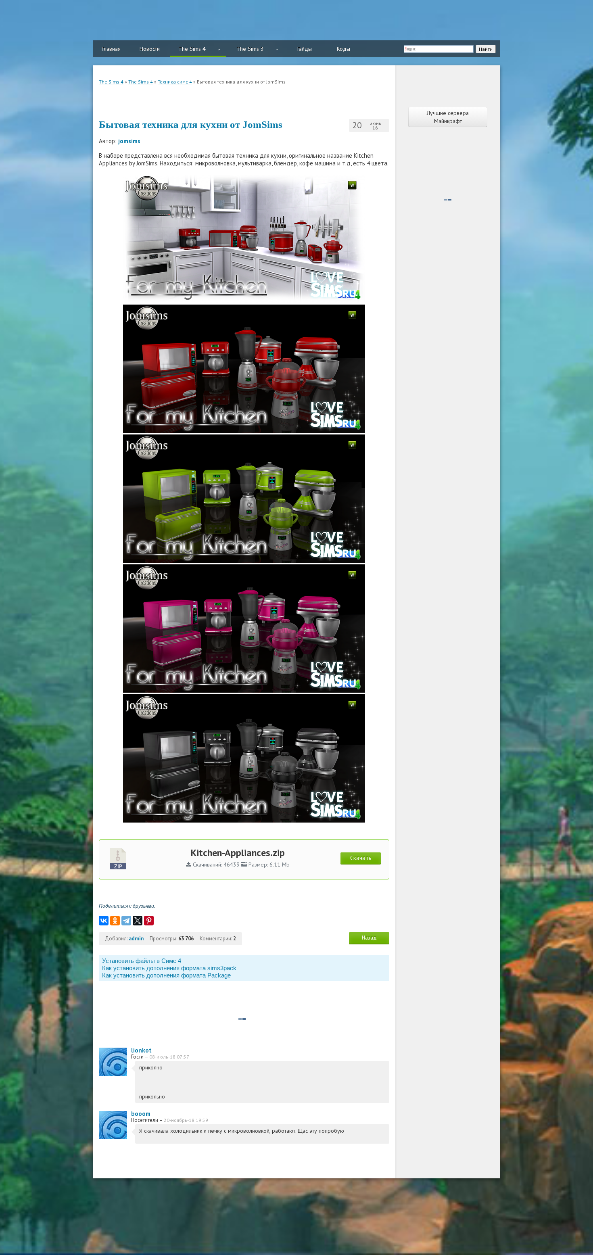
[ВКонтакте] (104, 920)
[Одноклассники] (115, 920)
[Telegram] (126, 920)
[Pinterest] (149, 920)
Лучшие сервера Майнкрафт (448, 117)
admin (136, 938)
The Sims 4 (192, 48)
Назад (369, 937)
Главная (111, 48)
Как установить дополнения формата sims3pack (169, 968)
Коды (343, 48)
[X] (137, 920)
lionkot (141, 1050)
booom (140, 1113)
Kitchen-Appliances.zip (238, 852)
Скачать (361, 858)
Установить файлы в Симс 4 (141, 960)
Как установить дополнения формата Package (166, 975)
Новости (150, 48)
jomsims (129, 141)
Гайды (304, 48)
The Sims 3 (250, 48)
